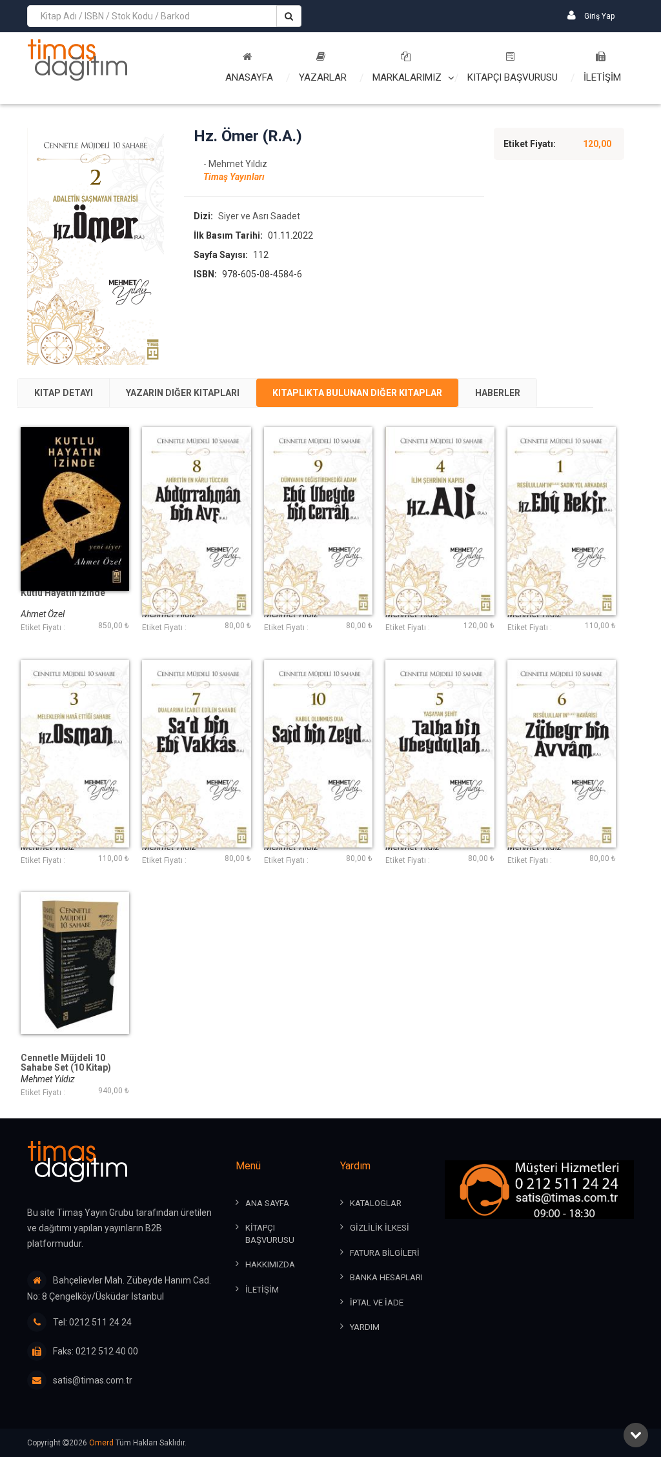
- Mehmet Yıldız (235, 164)
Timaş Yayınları (234, 177)
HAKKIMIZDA (270, 1264)
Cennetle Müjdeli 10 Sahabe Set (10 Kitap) (66, 1063)
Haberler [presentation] (497, 393)
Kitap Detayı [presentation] (63, 393)
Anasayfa (249, 77)
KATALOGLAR (376, 1203)
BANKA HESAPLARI (386, 1277)
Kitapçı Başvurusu (512, 77)
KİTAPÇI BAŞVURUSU (269, 1234)
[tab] (63, 393)
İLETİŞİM (602, 77)
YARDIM (365, 1327)
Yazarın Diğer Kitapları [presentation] (182, 393)
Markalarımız (407, 77)
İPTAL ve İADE (376, 1302)
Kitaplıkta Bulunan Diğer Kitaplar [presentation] (357, 393)
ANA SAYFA (267, 1203)
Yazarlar (323, 77)
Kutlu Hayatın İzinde (63, 593)
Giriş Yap (598, 16)
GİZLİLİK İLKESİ (379, 1228)
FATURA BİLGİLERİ (385, 1253)
